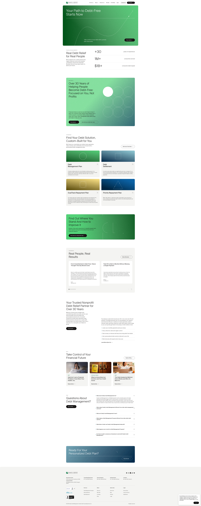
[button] (91, 2)
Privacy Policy (192, 499)
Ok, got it (196, 502)
